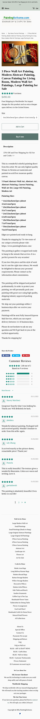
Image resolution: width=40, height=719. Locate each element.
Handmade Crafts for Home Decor (20, 612)
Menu (6, 8)
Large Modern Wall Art (20, 523)
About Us (20, 626)
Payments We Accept (20, 636)
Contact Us (20, 633)
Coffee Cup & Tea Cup (20, 596)
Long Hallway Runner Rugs (20, 571)
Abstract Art (20, 548)
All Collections (20, 618)
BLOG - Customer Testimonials (20, 658)
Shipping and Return (20, 639)
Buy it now (20, 136)
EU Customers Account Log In (20, 664)
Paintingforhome (26, 710)
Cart (37, 8)
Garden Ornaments (20, 593)
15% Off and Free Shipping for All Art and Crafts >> (19, 154)
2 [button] (18, 502)
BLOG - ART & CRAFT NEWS (20, 648)
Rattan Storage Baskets (20, 577)
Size (3, 113)
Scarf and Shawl (20, 609)
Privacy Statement (20, 661)
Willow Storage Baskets (20, 581)
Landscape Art (20, 551)
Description (8, 146)
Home (3, 33)
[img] (7, 396)
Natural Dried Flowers (20, 615)
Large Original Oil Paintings (20, 536)
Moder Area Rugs (20, 568)
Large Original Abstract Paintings (20, 533)
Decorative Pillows (20, 584)
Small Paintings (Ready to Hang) (20, 529)
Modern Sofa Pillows (20, 587)
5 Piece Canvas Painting (20, 545)
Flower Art (20, 554)
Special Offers (20, 630)
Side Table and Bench (20, 590)
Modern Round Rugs (20, 574)
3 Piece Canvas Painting (20, 539)
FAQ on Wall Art (20, 645)
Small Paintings (20, 526)
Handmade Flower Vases (20, 599)
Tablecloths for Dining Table (20, 603)
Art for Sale (20, 558)
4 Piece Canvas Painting (20, 542)
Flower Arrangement (20, 606)
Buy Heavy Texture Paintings (16, 33)
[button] (7, 93)
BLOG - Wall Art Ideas (20, 655)
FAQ (20, 642)
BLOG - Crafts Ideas (20, 652)
